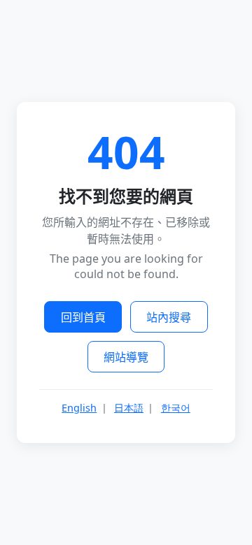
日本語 (129, 407)
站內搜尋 (168, 317)
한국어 (175, 407)
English (79, 407)
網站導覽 (126, 357)
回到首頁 (83, 317)
